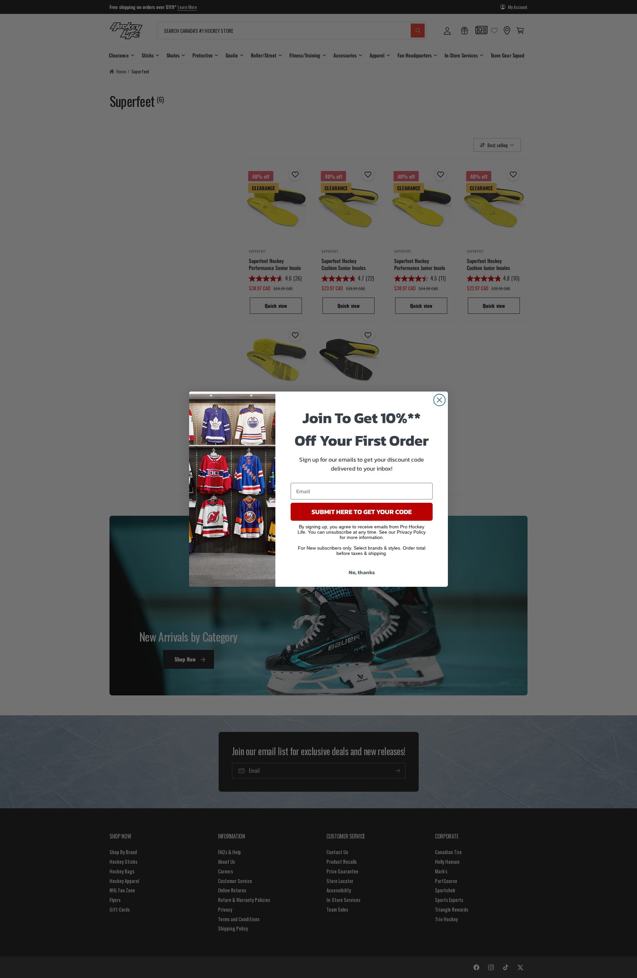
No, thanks (362, 572)
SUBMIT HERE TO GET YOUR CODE (362, 512)
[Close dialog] (439, 400)
